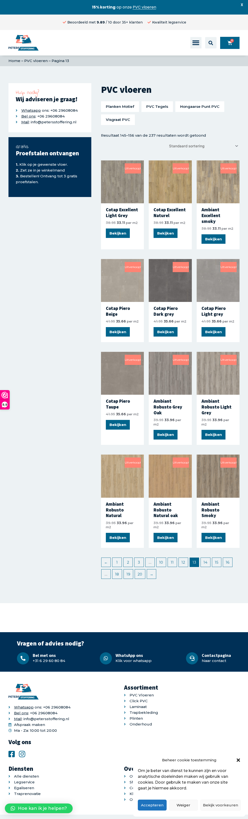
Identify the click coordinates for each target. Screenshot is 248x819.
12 (183, 562)
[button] (238, 760)
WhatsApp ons (129, 655)
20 (140, 574)
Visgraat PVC (118, 119)
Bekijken (117, 233)
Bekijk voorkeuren (220, 805)
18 (117, 574)
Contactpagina (216, 655)
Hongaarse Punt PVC (199, 106)
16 (227, 562)
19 (128, 574)
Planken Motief (120, 106)
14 (205, 562)
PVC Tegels (157, 106)
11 (172, 562)
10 (161, 562)
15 (216, 562)
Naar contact (214, 660)
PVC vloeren (36, 60)
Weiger (183, 805)
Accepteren (152, 805)
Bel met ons (44, 655)
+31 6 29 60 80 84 (49, 660)
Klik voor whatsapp (134, 660)
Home (14, 60)
